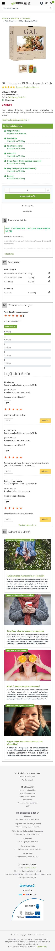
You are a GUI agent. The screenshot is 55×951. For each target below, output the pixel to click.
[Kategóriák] (3, 3)
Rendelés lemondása (27, 793)
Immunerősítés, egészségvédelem (20, 540)
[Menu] (41, 3)
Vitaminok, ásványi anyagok (17, 650)
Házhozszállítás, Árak (28, 777)
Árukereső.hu (27, 890)
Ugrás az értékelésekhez (26, 87)
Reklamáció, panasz (27, 796)
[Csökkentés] (7, 190)
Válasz (8, 421)
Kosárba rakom (26, 196)
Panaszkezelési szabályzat (27, 803)
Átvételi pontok (27, 780)
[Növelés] (48, 190)
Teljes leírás (9, 254)
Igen (7, 403)
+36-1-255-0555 (30, 868)
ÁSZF (28, 806)
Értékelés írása (10, 326)
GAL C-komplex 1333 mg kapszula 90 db (20, 385)
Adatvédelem (27, 800)
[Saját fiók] (46, 3)
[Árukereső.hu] (27, 886)
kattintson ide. (42, 946)
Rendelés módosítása (28, 790)
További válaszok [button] (26, 525)
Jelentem (45, 421)
